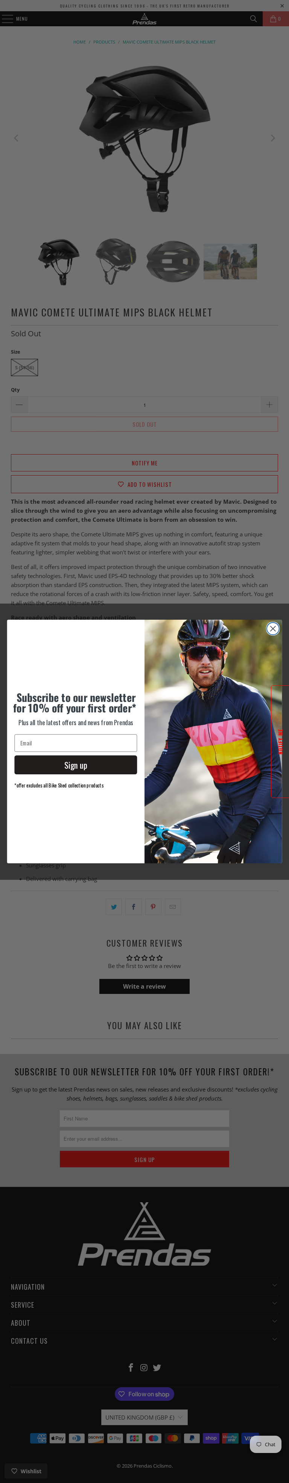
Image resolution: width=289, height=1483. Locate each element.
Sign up (75, 765)
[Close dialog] (273, 628)
